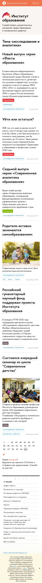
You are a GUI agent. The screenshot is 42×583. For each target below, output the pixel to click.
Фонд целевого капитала (13, 512)
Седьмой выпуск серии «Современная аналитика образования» (19, 175)
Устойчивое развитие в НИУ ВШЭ (16, 493)
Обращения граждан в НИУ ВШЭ (16, 508)
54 (29, 446)
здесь (15, 566)
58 (13, 449)
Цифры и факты (9, 485)
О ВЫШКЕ (8, 482)
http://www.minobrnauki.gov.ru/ (15, 553)
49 (8, 446)
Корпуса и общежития (12, 501)
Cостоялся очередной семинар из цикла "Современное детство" (20, 364)
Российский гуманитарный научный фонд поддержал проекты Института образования (18, 300)
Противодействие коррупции (15, 516)
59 (17, 449)
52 (21, 446)
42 (12, 442)
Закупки (6, 505)
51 (17, 446)
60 (21, 449)
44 (20, 442)
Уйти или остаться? (18, 119)
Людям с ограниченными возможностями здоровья (19, 533)
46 (29, 442)
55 (34, 446)
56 (4, 449)
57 (8, 449)
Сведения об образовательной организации (20, 528)
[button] (15, 479)
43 (16, 442)
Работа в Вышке (9, 542)
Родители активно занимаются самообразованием (17, 230)
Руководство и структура (13, 489)
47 (33, 442)
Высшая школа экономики (17, 3)
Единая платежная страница (14, 538)
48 (4, 446)
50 (13, 446)
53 (25, 446)
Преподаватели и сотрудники (15, 497)
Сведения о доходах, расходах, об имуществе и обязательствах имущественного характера (17, 522)
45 (25, 442)
